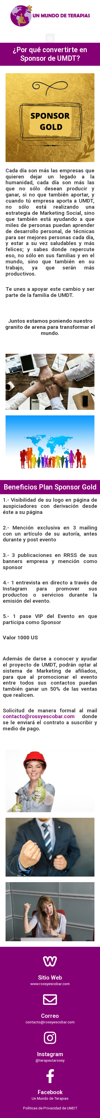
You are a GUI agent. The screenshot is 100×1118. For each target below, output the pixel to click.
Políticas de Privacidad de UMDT (50, 1108)
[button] (50, 38)
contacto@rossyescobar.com (39, 716)
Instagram (50, 1054)
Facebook (50, 1092)
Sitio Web (50, 977)
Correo (50, 1016)
